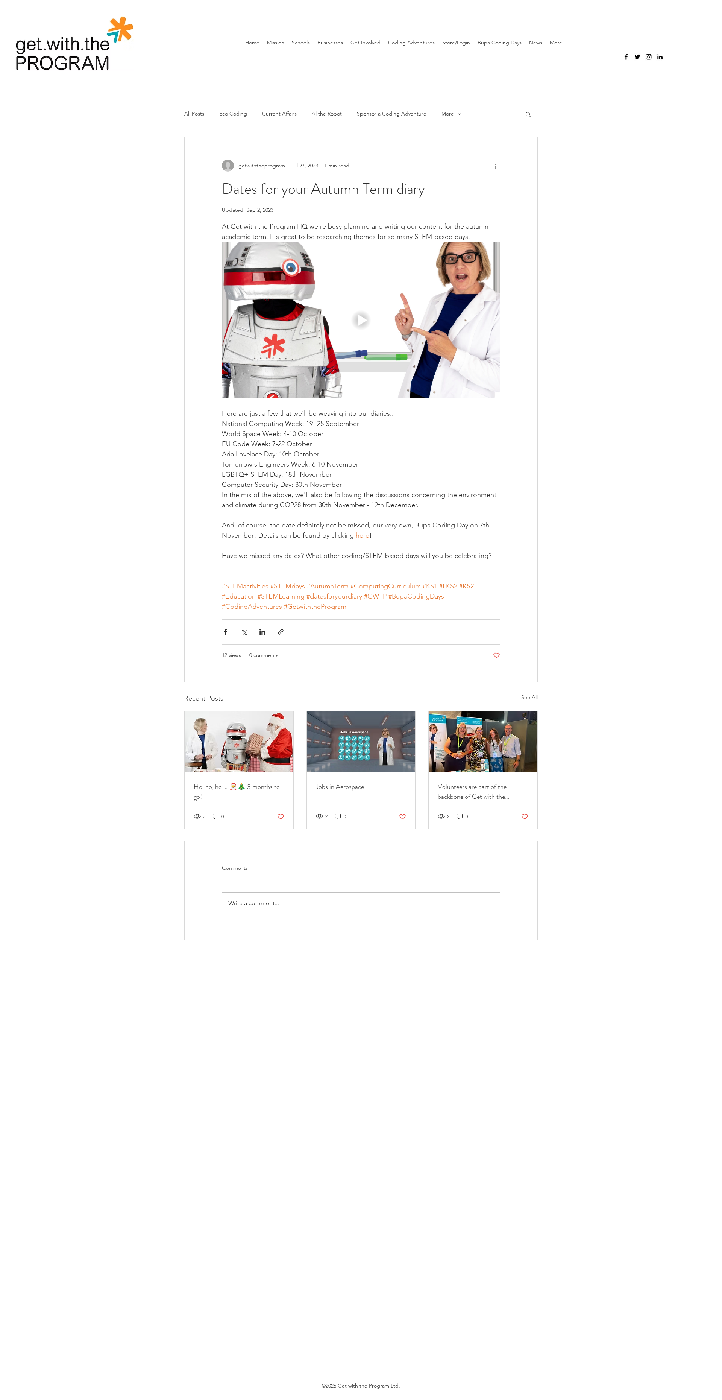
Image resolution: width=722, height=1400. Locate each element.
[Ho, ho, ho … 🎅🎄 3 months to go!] (239, 741)
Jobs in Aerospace (340, 787)
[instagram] (648, 57)
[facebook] (626, 57)
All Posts (194, 113)
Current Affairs (279, 113)
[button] (528, 114)
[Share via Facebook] (225, 631)
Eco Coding (233, 113)
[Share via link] (280, 631)
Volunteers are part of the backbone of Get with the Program (472, 791)
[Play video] (361, 320)
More (447, 113)
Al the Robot (327, 113)
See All (529, 697)
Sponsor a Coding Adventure (391, 113)
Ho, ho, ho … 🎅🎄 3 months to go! (237, 791)
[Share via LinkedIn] (262, 631)
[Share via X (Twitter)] (243, 631)
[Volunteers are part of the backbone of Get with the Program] (483, 741)
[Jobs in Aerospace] (361, 741)
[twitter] (637, 57)
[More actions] (495, 165)
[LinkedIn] (660, 57)
